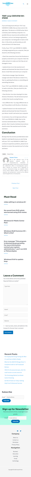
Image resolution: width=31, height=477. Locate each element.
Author (4, 154)
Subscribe (6, 400)
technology (15, 461)
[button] (23, 4)
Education (15, 454)
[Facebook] (25, 158)
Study (15, 458)
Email (4, 397)
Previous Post (15, 183)
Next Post (15, 188)
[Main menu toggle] (27, 4)
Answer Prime (13, 157)
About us (15, 437)
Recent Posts (10, 154)
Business (15, 451)
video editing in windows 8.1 (15, 202)
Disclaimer (15, 442)
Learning (15, 456)
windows (4, 21)
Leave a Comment (12, 21)
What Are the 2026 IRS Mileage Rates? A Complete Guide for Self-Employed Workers (15, 364)
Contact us (15, 440)
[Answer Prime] (6, 160)
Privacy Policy (15, 444)
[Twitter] (27, 158)
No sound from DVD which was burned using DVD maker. (15, 211)
